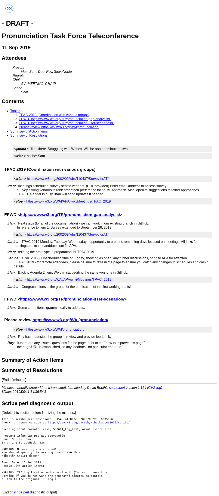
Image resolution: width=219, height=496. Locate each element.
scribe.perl (117, 388)
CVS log (154, 388)
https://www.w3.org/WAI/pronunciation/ (70, 320)
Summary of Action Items (29, 131)
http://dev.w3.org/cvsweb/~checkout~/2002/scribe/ (89, 422)
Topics (15, 111)
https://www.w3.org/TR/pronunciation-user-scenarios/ (72, 299)
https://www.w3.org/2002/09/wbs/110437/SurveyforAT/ (67, 179)
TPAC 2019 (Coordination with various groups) (54, 115)
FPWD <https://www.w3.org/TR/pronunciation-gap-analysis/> (65, 119)
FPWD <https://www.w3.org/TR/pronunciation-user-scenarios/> (66, 123)
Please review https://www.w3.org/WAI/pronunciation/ (59, 127)
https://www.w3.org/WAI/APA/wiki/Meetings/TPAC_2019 (68, 201)
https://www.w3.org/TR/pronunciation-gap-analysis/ (70, 214)
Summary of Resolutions (28, 135)
